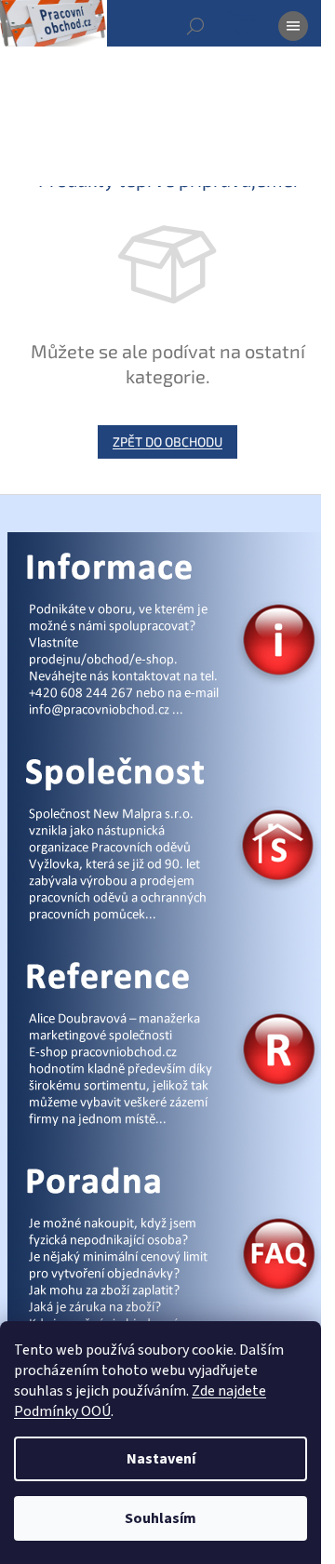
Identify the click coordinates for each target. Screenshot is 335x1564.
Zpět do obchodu (167, 441)
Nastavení (161, 1459)
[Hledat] (195, 26)
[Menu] (293, 26)
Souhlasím (160, 1518)
